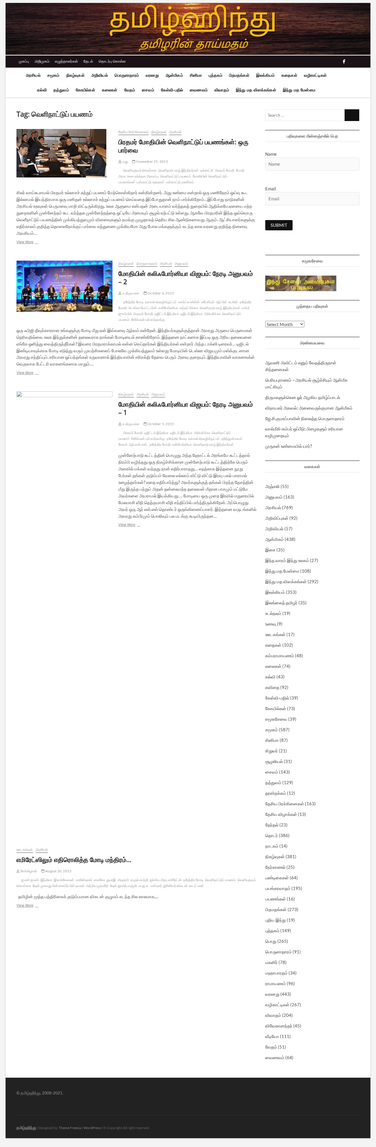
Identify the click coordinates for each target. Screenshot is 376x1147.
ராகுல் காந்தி (139, 880)
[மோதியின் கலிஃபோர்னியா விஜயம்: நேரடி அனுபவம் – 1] (64, 611)
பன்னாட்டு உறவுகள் (150, 182)
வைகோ (99, 880)
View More (34, 243)
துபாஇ (111, 880)
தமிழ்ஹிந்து (26, 1127)
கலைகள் (110, 90)
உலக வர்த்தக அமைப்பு (143, 176)
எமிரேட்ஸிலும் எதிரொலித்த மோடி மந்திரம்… (73, 859)
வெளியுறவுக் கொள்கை (140, 170)
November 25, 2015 (151, 161)
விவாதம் (221, 90)
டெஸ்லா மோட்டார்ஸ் (143, 308)
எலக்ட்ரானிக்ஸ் (189, 302)
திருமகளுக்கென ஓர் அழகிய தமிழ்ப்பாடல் (302, 397)
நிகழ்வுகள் (75, 75)
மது (125, 161)
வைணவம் (199, 90)
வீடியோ (272, 1036)
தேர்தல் (271, 824)
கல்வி (42, 90)
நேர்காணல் (275, 867)
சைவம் (148, 90)
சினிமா (196, 75)
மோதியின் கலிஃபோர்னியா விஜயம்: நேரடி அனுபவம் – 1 (185, 408)
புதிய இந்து (275, 920)
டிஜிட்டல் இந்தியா (167, 313)
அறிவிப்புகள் (276, 518)
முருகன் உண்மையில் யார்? (288, 446)
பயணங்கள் (275, 898)
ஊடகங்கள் (24, 849)
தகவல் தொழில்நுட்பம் (161, 302)
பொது (270, 941)
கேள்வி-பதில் (172, 90)
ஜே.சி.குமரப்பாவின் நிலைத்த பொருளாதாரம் (305, 418)
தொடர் (271, 835)
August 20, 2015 (58, 871)
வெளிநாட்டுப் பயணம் (175, 176)
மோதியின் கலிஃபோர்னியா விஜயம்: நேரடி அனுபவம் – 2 (185, 277)
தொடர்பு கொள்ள (112, 61)
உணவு (270, 623)
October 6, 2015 (160, 293)
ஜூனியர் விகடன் (175, 885)
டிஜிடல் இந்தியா (191, 313)
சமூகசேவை (276, 719)
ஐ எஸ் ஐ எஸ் (30, 880)
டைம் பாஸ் (196, 885)
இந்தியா (47, 880)
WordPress (92, 1128)
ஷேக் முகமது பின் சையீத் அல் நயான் (59, 885)
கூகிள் (233, 302)
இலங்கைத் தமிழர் (281, 602)
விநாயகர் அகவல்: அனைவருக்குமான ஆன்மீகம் (308, 407)
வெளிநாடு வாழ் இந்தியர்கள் (178, 170)
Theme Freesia (70, 1128)
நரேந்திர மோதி (160, 444)
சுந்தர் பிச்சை (189, 308)
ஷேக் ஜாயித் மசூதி (123, 885)
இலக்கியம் (265, 75)
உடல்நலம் (273, 613)
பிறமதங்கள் (239, 75)
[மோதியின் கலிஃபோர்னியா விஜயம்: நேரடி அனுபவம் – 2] (64, 286)
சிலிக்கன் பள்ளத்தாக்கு (148, 319)
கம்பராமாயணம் (279, 655)
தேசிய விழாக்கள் (281, 814)
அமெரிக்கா (212, 313)
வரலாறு (152, 75)
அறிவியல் (99, 75)
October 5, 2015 (160, 424)
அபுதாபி (123, 880)
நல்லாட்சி (207, 170)
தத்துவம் (61, 90)
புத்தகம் (215, 75)
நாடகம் (271, 845)
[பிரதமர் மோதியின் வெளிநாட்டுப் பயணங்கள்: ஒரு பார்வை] (64, 153)
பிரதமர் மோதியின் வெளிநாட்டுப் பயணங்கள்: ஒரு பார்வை (183, 145)
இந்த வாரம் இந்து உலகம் (287, 560)
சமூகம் (53, 75)
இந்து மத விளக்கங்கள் (256, 90)
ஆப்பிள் (221, 302)
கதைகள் (289, 75)
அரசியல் (33, 75)
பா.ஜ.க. (143, 885)
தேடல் (88, 61)
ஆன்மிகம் (174, 75)
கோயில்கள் (85, 90)
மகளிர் (271, 962)
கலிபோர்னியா (168, 308)
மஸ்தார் (156, 885)
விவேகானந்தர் (278, 1025)
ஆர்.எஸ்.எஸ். (138, 444)
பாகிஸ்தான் (84, 880)
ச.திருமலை (130, 293)
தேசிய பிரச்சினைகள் (133, 132)
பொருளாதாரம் (127, 75)
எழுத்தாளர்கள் (66, 61)
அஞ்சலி (272, 486)
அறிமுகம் (42, 61)
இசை (270, 549)
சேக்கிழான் (28, 871)
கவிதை (272, 687)
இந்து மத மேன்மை (299, 90)
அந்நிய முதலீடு (97, 885)
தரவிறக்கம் (275, 793)
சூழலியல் (274, 761)
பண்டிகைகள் (277, 877)
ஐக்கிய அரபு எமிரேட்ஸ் (166, 880)
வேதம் (129, 90)
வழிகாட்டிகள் (315, 75)
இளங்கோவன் (64, 880)
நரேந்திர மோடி (133, 302)
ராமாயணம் (275, 983)
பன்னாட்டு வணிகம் (180, 182)
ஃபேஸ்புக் (207, 302)
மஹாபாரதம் (276, 972)
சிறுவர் (271, 750)
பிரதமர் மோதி (225, 170)
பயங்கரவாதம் (278, 888)
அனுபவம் (181, 263)
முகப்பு (24, 61)
